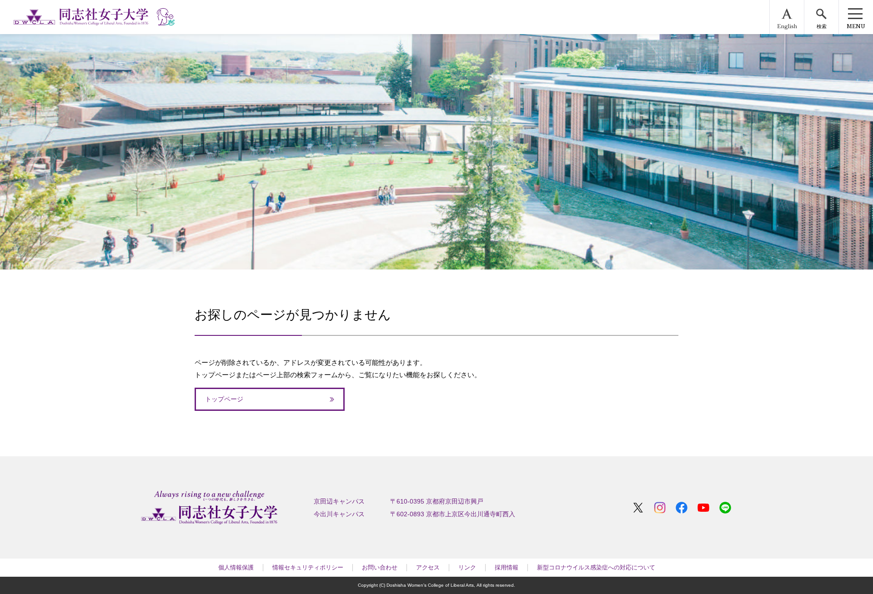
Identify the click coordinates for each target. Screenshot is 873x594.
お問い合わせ (379, 567)
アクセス (428, 567)
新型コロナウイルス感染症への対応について (596, 567)
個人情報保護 (236, 567)
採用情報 (506, 567)
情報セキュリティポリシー (307, 567)
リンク (467, 567)
